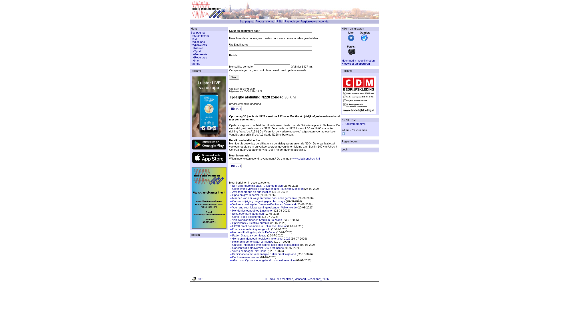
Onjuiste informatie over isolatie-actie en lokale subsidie (266, 244)
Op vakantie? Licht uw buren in (251, 223)
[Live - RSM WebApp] (351, 40)
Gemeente (200, 54)
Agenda (324, 21)
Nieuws (198, 48)
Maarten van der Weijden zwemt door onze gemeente (264, 198)
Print (199, 279)
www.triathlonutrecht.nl (306, 158)
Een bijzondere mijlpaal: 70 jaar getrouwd (257, 185)
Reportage (200, 57)
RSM (279, 21)
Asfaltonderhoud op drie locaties (251, 192)
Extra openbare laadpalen (248, 213)
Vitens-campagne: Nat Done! (249, 251)
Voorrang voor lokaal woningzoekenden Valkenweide (264, 207)
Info (196, 60)
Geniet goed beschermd (246, 216)
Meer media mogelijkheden (358, 60)
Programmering (265, 21)
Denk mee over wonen (246, 257)
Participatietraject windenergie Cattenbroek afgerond (264, 254)
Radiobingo (291, 21)
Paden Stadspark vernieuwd (249, 235)
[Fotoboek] (351, 54)
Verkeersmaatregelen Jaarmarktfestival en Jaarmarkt (264, 204)
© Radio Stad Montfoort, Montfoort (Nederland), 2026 (297, 279)
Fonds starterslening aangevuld (251, 229)
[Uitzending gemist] (364, 40)
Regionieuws (309, 21)
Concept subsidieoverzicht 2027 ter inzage (258, 248)
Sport (197, 51)
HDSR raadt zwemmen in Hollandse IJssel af (259, 226)
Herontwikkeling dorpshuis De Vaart (254, 232)
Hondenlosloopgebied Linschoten (252, 210)
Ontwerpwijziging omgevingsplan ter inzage (258, 201)
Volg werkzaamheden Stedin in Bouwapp (257, 220)
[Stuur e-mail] (236, 110)
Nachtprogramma (355, 124)
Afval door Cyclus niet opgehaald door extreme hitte (263, 260)
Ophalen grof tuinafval (245, 195)
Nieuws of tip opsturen (356, 63)
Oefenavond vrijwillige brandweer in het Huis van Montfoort (268, 188)
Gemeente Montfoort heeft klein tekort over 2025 (261, 238)
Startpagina (247, 21)
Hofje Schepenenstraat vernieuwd (252, 241)
